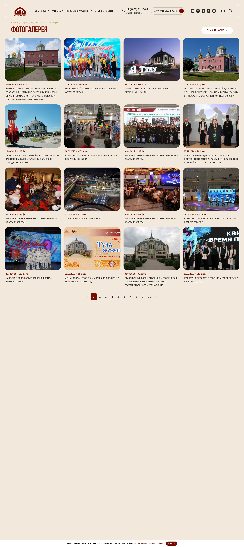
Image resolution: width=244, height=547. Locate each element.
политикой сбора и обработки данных (149, 543)
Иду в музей (40, 10)
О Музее (56, 10)
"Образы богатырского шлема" (83, 218)
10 (149, 296)
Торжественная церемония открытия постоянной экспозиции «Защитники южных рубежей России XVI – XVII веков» (211, 159)
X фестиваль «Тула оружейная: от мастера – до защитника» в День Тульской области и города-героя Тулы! (32, 159)
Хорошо (171, 543)
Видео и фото (37, 22)
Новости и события (78, 10)
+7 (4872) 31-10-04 (137, 9)
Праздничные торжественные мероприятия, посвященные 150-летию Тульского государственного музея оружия (151, 282)
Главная (14, 22)
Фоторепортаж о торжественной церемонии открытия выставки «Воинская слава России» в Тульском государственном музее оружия (211, 92)
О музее (24, 22)
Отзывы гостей (104, 10)
